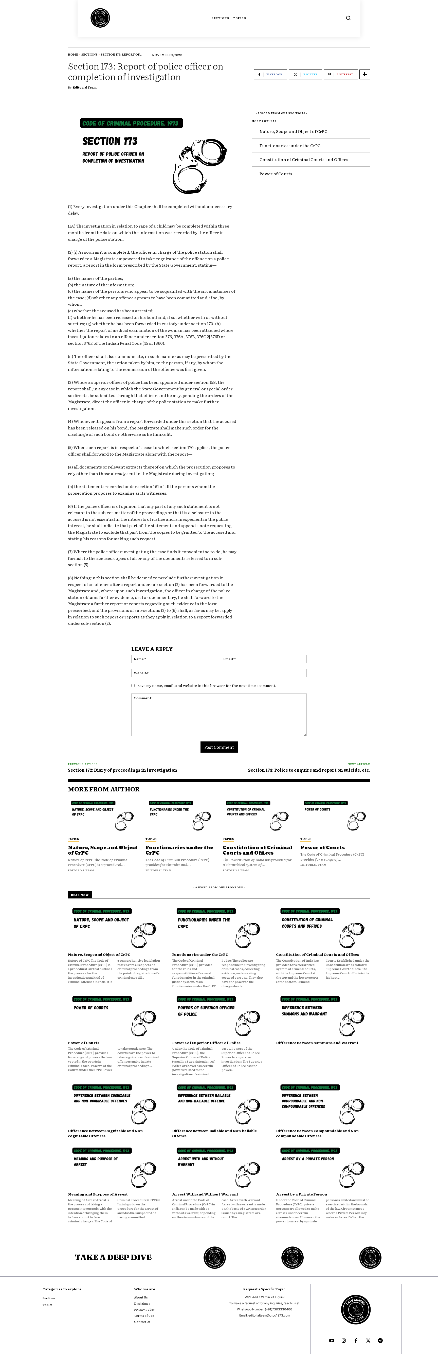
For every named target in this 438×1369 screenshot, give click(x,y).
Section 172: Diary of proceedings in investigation (122, 770)
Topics (73, 839)
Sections (89, 54)
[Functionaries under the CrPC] (180, 816)
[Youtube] (331, 1341)
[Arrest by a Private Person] (323, 1168)
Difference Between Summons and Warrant (317, 1042)
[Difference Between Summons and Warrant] (323, 1016)
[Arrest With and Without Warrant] (219, 1168)
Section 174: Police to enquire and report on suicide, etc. (309, 770)
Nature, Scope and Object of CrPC (293, 131)
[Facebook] (356, 1341)
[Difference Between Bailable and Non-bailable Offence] (219, 1104)
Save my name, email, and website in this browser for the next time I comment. (207, 685)
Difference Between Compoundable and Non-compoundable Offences (318, 1133)
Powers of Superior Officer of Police (206, 1042)
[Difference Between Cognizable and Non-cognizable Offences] (115, 1104)
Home (73, 54)
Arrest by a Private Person (301, 1194)
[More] (364, 74)
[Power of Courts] (335, 816)
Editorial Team (85, 87)
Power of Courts (276, 173)
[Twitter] (368, 1341)
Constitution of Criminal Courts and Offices (304, 159)
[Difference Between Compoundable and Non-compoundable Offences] (323, 1104)
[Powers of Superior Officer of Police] (219, 1016)
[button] (348, 18)
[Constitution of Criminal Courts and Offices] (258, 816)
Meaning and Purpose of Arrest (98, 1194)
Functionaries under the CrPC (290, 145)
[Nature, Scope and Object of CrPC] (103, 816)
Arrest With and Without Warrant (205, 1194)
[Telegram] (380, 1341)
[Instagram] (344, 1341)
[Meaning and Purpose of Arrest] (115, 1168)
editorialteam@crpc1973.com (269, 1315)
